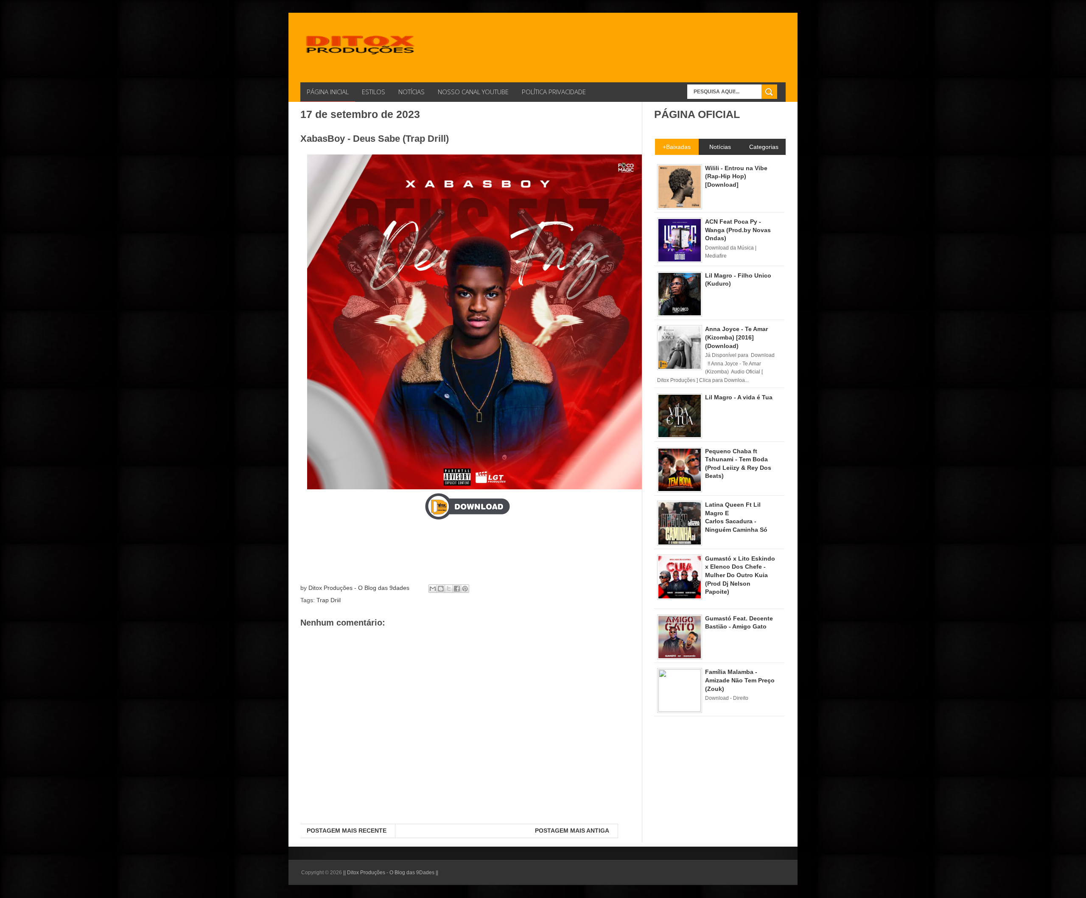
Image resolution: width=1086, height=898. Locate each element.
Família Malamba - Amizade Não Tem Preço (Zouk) (740, 680)
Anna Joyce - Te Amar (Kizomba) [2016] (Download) (736, 337)
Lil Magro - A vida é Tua (739, 397)
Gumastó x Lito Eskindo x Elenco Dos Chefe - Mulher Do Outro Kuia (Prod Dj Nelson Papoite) (740, 575)
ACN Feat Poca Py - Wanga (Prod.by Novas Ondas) (738, 229)
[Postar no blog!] (441, 588)
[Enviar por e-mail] (432, 588)
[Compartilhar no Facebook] (457, 588)
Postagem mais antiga (572, 830)
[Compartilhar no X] (449, 588)
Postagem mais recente (346, 830)
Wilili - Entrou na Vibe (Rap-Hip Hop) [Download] (736, 176)
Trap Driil (328, 600)
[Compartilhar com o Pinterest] (465, 588)
